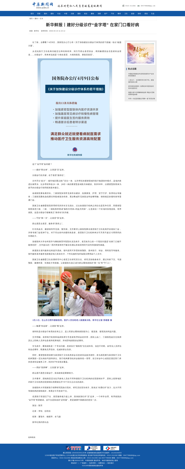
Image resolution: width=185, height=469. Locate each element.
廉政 (92, 13)
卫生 (126, 13)
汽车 (112, 13)
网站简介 (74, 463)
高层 (38, 13)
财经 (139, 13)
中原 (65, 13)
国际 (52, 13)
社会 (59, 13)
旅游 (132, 13)
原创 (146, 13)
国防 (79, 13)
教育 (119, 13)
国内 (45, 13)
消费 (99, 13)
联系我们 (110, 463)
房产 (105, 13)
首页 (32, 13)
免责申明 (92, 463)
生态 (152, 13)
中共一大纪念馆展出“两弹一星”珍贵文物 (141, 98)
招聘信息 (101, 463)
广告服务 (83, 463)
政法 (85, 13)
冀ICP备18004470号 (76, 460)
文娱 (72, 13)
